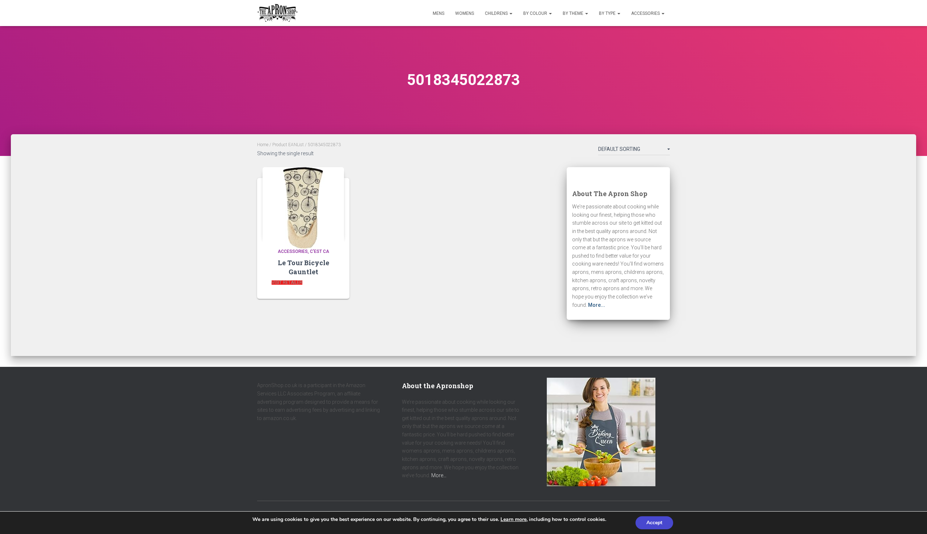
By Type (608, 13)
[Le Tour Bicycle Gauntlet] (303, 203)
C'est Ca (319, 251)
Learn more (513, 519)
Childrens (497, 13)
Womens (464, 13)
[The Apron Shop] (277, 13)
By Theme (573, 13)
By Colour (535, 13)
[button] (510, 13)
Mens (438, 13)
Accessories (646, 13)
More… (438, 475)
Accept (654, 522)
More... (596, 305)
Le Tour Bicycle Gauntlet (303, 267)
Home (262, 144)
